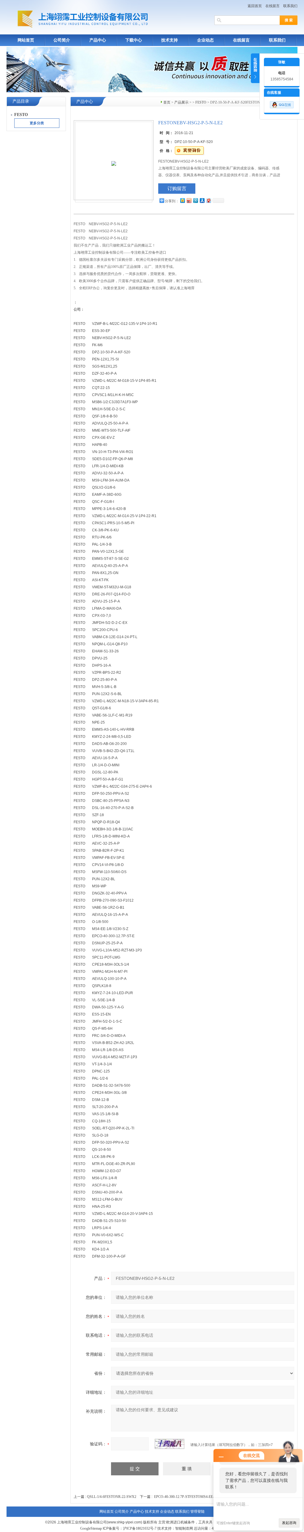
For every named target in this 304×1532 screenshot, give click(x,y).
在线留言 (272, 6)
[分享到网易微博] (208, 200)
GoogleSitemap (91, 1528)
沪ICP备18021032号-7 (139, 1528)
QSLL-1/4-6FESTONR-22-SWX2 (111, 1497)
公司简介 (61, 40)
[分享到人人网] (202, 200)
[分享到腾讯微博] (195, 200)
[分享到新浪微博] (189, 200)
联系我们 (290, 6)
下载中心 (133, 40)
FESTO (200, 102)
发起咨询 (289, 1523)
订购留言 (176, 188)
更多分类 (37, 123)
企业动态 (205, 40)
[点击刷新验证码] (169, 1444)
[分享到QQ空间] (182, 200)
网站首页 (26, 40)
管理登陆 (197, 1511)
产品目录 (20, 101)
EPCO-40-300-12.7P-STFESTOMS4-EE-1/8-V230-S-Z (194, 1497)
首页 (166, 102)
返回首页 (255, 6)
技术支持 (169, 40)
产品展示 (181, 102)
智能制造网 (184, 1528)
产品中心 (97, 40)
